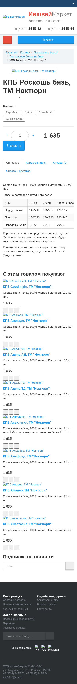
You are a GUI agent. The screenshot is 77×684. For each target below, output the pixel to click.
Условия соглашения (15, 608)
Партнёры (9, 623)
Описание (12, 162)
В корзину (14, 145)
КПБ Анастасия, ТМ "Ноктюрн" (27, 524)
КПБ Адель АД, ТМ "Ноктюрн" (26, 354)
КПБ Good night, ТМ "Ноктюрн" (27, 286)
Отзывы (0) (60, 162)
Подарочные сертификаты (18, 618)
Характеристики (36, 162)
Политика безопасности (17, 604)
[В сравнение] (16, 310)
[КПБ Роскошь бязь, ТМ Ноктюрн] (34, 71)
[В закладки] (11, 310)
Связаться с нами (47, 599)
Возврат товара (46, 604)
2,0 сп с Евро (14, 118)
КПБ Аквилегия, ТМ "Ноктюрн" (27, 422)
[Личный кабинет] (71, 3)
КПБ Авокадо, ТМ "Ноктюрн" (25, 320)
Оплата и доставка (18, 170)
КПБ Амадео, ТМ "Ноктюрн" (25, 490)
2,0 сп (29, 112)
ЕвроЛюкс (12, 112)
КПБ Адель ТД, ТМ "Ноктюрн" (26, 388)
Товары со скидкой (14, 627)
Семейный (45, 112)
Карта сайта (44, 608)
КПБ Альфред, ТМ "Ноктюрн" (26, 456)
